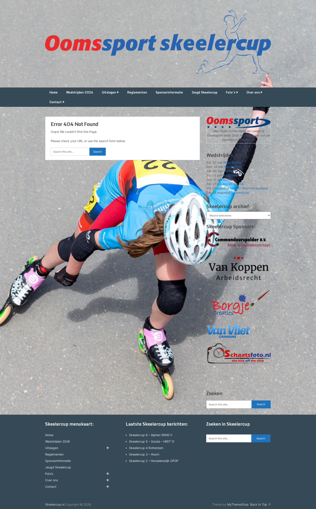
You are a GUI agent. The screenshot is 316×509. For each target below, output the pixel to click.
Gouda (227, 179)
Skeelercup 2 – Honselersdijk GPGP (153, 461)
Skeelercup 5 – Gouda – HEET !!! (151, 441)
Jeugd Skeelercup (204, 92)
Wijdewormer (232, 162)
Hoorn (227, 171)
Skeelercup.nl (54, 504)
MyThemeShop (238, 504)
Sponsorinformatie (169, 92)
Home (53, 92)
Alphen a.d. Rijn (233, 184)
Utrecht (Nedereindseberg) (249, 188)
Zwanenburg (240, 192)
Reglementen (137, 92)
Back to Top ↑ (260, 504)
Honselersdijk (233, 167)
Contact (55, 102)
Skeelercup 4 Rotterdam (146, 448)
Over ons (253, 92)
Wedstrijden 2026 (79, 92)
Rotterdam (230, 175)
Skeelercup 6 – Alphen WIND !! (150, 435)
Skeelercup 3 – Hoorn (144, 454)
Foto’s (230, 92)
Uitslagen (109, 92)
